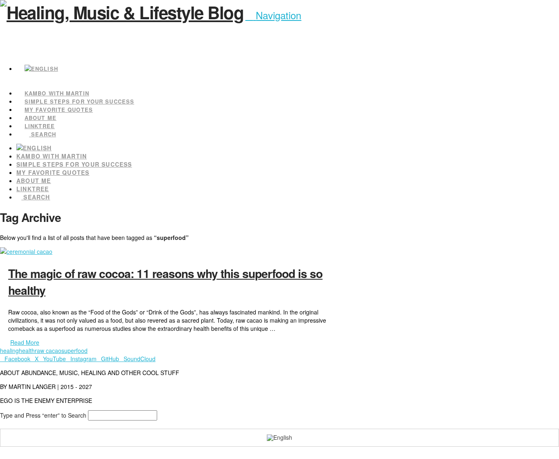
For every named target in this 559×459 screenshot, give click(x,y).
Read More (24, 342)
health (27, 350)
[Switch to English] (279, 437)
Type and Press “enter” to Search (43, 415)
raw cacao (48, 350)
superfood (74, 350)
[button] (273, 15)
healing (9, 350)
